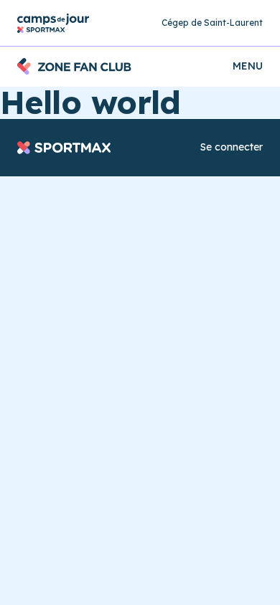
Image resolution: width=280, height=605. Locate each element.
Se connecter (231, 146)
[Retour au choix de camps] (53, 23)
